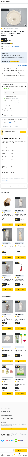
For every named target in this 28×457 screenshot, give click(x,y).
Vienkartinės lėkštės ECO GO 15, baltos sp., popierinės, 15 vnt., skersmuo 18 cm (7, 352)
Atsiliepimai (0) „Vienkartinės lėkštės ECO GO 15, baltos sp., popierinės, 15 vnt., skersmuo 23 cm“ (14, 186)
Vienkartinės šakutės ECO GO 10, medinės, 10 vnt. (20, 247)
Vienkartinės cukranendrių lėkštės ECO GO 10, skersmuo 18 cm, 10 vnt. (20, 384)
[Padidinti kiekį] (12, 450)
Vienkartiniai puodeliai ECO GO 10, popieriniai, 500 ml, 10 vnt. (7, 247)
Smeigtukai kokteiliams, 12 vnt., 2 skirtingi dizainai (20, 351)
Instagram (11, 418)
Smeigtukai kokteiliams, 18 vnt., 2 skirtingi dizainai (7, 383)
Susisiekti (23, 132)
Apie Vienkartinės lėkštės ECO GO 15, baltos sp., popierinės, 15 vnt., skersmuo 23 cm (14, 138)
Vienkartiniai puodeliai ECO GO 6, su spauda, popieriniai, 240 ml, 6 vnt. (7, 280)
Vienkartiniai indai (15, 5)
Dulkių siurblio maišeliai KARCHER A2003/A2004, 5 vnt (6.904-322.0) (7, 215)
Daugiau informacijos (16, 46)
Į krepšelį (21, 450)
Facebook (4, 418)
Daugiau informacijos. (15, 77)
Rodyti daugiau (5, 180)
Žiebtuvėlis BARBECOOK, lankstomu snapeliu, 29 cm (19, 280)
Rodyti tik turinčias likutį (11, 96)
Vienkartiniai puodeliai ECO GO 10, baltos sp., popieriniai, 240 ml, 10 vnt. (20, 215)
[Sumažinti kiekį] (2, 450)
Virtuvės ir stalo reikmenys (6, 5)
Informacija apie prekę (22, 65)
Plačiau (10, 122)
